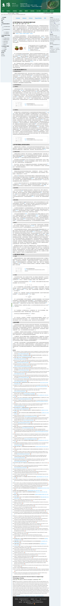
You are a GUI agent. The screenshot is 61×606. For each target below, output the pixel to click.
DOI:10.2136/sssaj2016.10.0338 (23, 353)
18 (31, 75)
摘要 (2, 20)
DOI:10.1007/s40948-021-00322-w (42, 401)
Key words (3, 55)
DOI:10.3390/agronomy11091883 (29, 393)
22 (36, 91)
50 (25, 213)
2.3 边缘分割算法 (5, 41)
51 (26, 213)
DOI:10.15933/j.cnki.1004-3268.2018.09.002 (21, 408)
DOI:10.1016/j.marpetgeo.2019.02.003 (41, 431)
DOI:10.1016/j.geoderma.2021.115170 (20, 381)
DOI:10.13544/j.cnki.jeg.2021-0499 (27, 427)
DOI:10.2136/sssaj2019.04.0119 (19, 457)
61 (37, 234)
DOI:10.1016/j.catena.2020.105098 (22, 362)
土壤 (2, 14)
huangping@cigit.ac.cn (55, 44)
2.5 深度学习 (5, 44)
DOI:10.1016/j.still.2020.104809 (24, 377)
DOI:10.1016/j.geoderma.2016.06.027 (24, 422)
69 (30, 281)
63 (47, 234)
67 (18, 279)
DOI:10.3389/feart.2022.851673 (19, 373)
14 (41, 119)
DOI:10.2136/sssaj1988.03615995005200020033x (22, 366)
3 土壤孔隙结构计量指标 (5, 46)
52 (37, 214)
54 (37, 216)
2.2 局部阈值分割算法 (6, 39)
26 (42, 119)
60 (40, 230)
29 (32, 231)
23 (29, 97)
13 (15, 57)
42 (41, 179)
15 (26, 57)
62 (43, 234)
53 (36, 216)
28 (31, 225)
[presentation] (28, 284)
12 (28, 293)
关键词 (2, 22)
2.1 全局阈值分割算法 (6, 38)
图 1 (43, 37)
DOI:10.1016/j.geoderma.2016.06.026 (20, 467)
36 (23, 160)
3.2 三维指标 (5, 49)
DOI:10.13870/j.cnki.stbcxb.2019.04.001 (24, 356)
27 (38, 126)
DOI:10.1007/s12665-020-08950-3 (41, 386)
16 (31, 61)
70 (33, 287)
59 (33, 225)
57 (15, 220)
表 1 (22, 90)
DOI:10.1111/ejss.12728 (18, 445)
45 (45, 185)
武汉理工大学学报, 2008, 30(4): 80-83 (42, 446)
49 (17, 210)
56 (24, 218)
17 (32, 61)
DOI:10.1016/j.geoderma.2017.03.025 (20, 461)
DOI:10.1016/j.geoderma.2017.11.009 (31, 416)
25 (38, 130)
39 (18, 175)
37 (33, 300)
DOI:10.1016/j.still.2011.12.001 (28, 420)
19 (15, 78)
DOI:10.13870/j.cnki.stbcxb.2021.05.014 (25, 398)
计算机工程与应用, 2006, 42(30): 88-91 (33, 490)
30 (45, 149)
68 (29, 281)
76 (13, 306)
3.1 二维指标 (5, 47)
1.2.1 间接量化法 (6, 32)
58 (32, 225)
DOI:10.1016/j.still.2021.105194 (19, 406)
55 (23, 218)
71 (15, 289)
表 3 (19, 263)
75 (48, 304)
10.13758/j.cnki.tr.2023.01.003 (20, 14)
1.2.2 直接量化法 (6, 33)
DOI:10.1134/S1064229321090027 (20, 391)
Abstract (2, 54)
